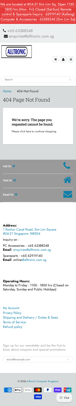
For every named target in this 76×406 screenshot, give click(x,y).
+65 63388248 (20, 31)
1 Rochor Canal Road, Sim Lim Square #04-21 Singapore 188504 (29, 231)
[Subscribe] (68, 359)
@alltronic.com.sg (34, 259)
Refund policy (12, 326)
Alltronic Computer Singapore (42, 381)
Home (7, 91)
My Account (11, 308)
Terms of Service (14, 322)
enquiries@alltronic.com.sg (31, 36)
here (28, 131)
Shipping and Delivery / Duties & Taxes (30, 317)
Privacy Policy (12, 312)
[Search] (70, 80)
